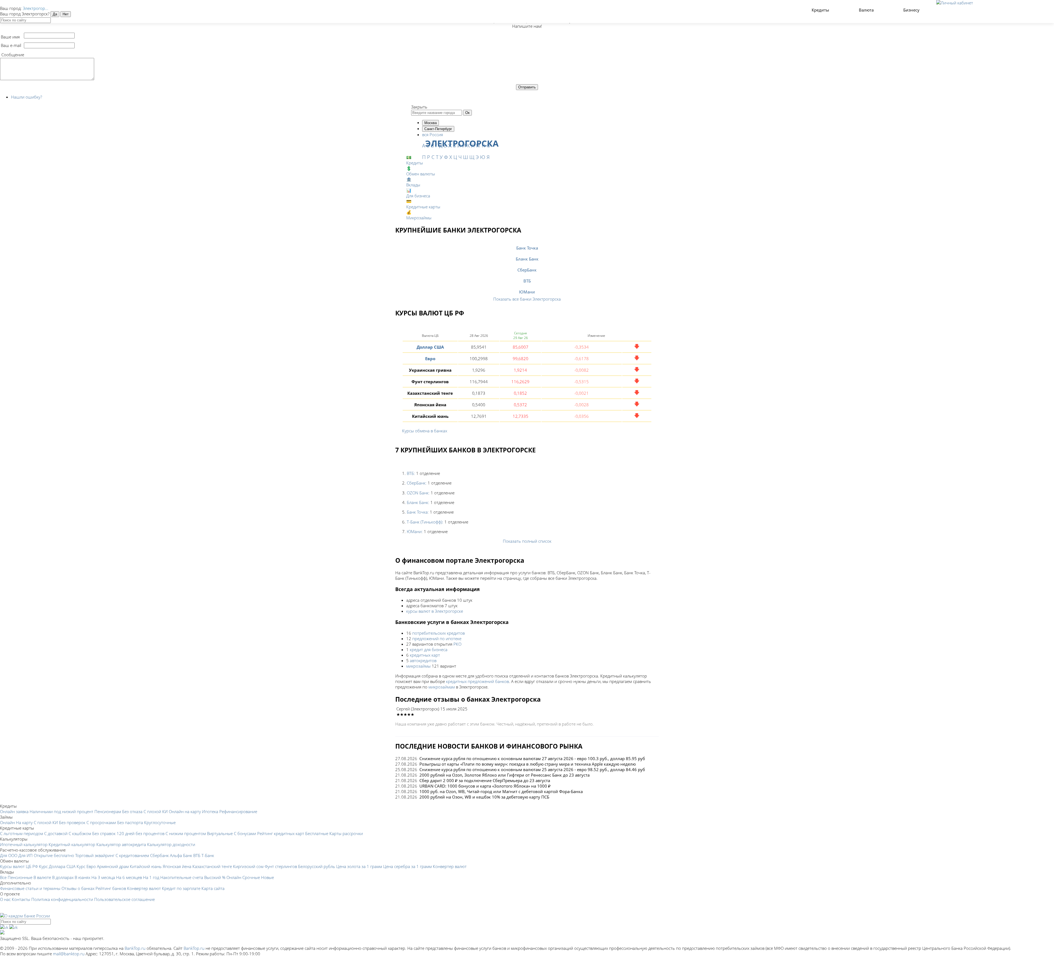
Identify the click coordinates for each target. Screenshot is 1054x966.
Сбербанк (159, 855)
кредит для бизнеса (428, 649)
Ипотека (210, 811)
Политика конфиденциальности (62, 899)
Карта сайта (213, 888)
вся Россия (432, 134)
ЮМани (527, 292)
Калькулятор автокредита (121, 844)
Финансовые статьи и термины (30, 888)
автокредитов (423, 660)
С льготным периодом (21, 833)
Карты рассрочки (346, 833)
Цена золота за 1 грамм (359, 866)
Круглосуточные (160, 822)
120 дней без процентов (140, 833)
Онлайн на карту (185, 811)
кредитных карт (425, 655)
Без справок (104, 833)
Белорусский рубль (316, 866)
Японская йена (177, 866)
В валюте (42, 877)
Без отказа (132, 811)
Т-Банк (207, 855)
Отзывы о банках (77, 888)
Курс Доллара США (57, 866)
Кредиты (821, 10)
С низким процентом (186, 833)
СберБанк (527, 270)
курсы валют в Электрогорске (434, 611)
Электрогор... (35, 8)
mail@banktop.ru (69, 953)
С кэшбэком (80, 833)
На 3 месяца (103, 877)
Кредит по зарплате (181, 888)
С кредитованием (132, 855)
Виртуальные (220, 833)
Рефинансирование (238, 811)
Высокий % (214, 877)
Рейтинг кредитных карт (280, 833)
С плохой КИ (156, 811)
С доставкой (56, 833)
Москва (430, 123)
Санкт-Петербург (438, 129)
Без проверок (72, 822)
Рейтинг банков (111, 888)
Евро (430, 358)
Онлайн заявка (14, 811)
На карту (24, 822)
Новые (267, 877)
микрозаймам (441, 687)
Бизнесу (912, 10)
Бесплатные (316, 833)
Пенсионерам (107, 811)
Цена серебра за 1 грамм (407, 866)
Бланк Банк (527, 259)
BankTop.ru (135, 948)
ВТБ (527, 281)
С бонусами (245, 833)
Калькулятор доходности (171, 844)
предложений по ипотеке (436, 638)
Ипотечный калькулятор (23, 844)
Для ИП (25, 855)
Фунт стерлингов (281, 866)
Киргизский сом (248, 866)
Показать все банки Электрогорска (527, 299)
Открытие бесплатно (54, 855)
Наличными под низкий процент (61, 811)
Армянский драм (113, 866)
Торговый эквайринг (94, 855)
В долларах (63, 877)
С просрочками (101, 822)
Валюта (867, 10)
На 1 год (151, 877)
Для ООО (8, 855)
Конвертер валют (450, 866)
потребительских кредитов (438, 633)
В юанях (82, 877)
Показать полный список (527, 541)
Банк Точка (527, 248)
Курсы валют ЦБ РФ (19, 866)
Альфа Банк (181, 855)
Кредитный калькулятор (72, 844)
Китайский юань (146, 866)
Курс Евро (86, 866)
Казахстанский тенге (212, 866)
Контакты (21, 899)
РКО (457, 644)
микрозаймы (418, 666)
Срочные (251, 877)
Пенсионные (20, 877)
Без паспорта (130, 822)
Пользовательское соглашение (124, 899)
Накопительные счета (181, 877)
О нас (5, 899)
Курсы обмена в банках (424, 430)
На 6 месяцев (129, 877)
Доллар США (430, 347)
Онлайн (7, 822)
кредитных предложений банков (477, 681)
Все (3, 877)
